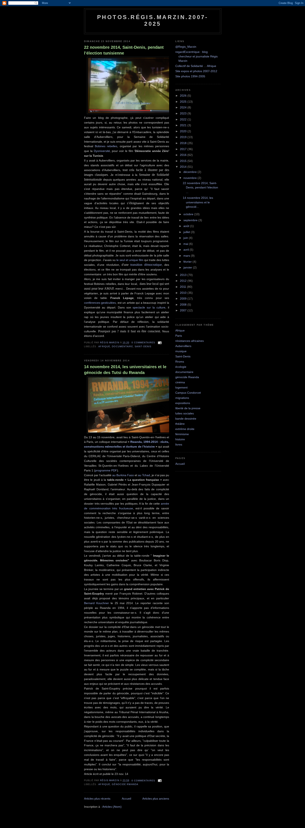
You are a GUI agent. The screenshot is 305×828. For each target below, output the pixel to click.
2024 (183, 107)
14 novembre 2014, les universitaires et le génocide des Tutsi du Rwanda (125, 369)
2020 (183, 131)
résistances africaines (189, 340)
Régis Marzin (110, 342)
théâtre (180, 423)
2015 (183, 161)
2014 (183, 166)
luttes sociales (184, 413)
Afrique (104, 346)
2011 (183, 286)
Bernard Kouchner (96, 603)
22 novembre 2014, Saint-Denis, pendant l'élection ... (200, 187)
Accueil (126, 798)
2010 (183, 292)
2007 (183, 310)
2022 (183, 119)
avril (186, 249)
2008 (183, 304)
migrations (182, 397)
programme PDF (106, 470)
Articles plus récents (97, 798)
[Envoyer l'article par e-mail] (159, 342)
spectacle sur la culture (149, 307)
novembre (190, 178)
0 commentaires (143, 342)
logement (181, 387)
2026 (183, 95)
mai (186, 243)
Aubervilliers (183, 346)
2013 (183, 275)
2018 (183, 143)
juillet (187, 232)
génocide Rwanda (125, 784)
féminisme (182, 434)
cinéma (180, 382)
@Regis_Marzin (185, 46)
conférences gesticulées (100, 302)
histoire (180, 439)
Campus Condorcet (188, 392)
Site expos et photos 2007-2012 (196, 71)
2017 (183, 149)
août (186, 226)
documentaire (122, 346)
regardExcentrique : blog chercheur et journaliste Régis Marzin (196, 56)
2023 (183, 113)
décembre (190, 172)
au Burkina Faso (123, 475)
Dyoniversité (102, 151)
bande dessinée (185, 418)
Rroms (179, 361)
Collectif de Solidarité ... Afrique (195, 66)
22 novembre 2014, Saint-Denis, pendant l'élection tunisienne (124, 50)
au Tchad (144, 475)
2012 (183, 280)
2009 (183, 298)
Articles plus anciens (155, 798)
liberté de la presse (187, 408)
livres (178, 444)
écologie (180, 366)
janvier (188, 267)
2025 (183, 101)
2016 (183, 155)
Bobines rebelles (106, 146)
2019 (183, 137)
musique (181, 351)
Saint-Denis (143, 346)
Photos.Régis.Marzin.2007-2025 (152, 20)
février (188, 261)
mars (187, 255)
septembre (190, 220)
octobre (188, 214)
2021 (183, 125)
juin (186, 237)
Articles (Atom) (112, 806)
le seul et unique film (129, 260)
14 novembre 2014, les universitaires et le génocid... (198, 202)
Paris (178, 335)
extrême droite (184, 429)
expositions (182, 403)
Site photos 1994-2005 (190, 76)
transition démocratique (146, 264)
